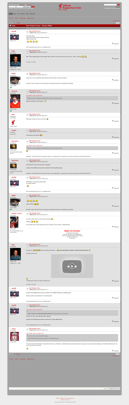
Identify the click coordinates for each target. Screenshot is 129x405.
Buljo (13, 51)
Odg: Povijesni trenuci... (35, 31)
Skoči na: (105, 388)
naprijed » (118, 20)
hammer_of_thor (17, 213)
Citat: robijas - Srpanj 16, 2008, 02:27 (34, 309)
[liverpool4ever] (10, 87)
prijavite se (22, 4)
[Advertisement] (64, 374)
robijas (14, 329)
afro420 (14, 31)
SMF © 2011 (64, 398)
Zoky (13, 114)
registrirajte (29, 4)
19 (16, 22)
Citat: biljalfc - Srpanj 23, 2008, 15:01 (34, 95)
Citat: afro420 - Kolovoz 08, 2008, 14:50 (35, 333)
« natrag (114, 20)
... (15, 22)
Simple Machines (70, 398)
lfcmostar (14, 91)
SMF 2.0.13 (58, 398)
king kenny (15, 141)
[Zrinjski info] (10, 111)
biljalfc (14, 73)
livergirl (14, 130)
